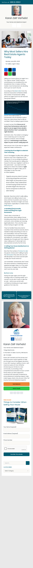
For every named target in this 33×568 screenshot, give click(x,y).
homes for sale (23, 251)
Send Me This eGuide (16, 454)
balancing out (8, 205)
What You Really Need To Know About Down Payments (24, 296)
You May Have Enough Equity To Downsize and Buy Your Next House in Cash (9, 296)
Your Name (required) (10, 427)
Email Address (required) (11, 433)
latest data (18, 91)
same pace (10, 255)
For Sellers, (9, 64)
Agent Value (15, 64)
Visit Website (16, 384)
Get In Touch (16, 388)
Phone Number (8, 440)
